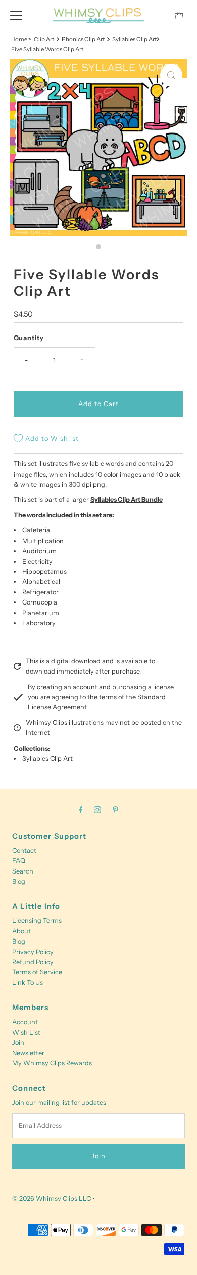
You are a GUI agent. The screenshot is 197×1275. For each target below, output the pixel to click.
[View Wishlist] (156, 15)
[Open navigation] (16, 15)
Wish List (26, 1032)
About (21, 931)
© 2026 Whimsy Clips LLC (51, 1198)
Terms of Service (37, 972)
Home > (21, 39)
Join (18, 1042)
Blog (18, 881)
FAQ (18, 860)
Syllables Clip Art (47, 758)
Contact (24, 850)
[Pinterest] (115, 809)
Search (22, 871)
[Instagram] (97, 809)
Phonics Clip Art (83, 39)
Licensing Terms (37, 920)
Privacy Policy (33, 952)
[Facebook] (81, 809)
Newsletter (28, 1053)
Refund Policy (33, 962)
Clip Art (44, 39)
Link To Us (27, 982)
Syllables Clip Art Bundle (126, 499)
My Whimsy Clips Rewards (52, 1063)
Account (25, 1022)
